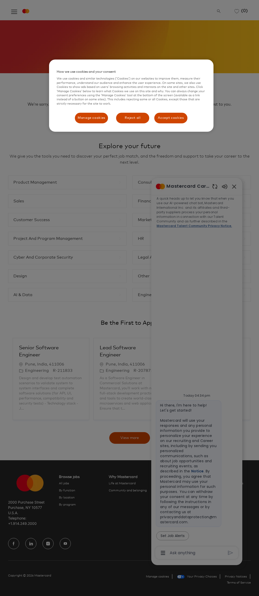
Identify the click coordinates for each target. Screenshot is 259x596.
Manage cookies (91, 118)
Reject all (133, 118)
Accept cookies (171, 118)
